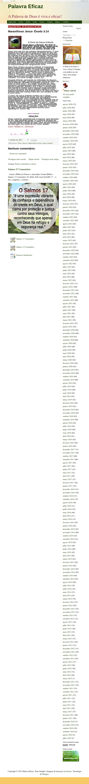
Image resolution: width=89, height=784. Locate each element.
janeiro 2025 (68, 167)
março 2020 (67, 359)
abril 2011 (67, 708)
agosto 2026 (67, 104)
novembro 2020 (69, 333)
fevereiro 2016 (68, 522)
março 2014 (67, 598)
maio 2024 (67, 193)
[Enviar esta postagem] (27, 139)
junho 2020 (67, 349)
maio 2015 (67, 552)
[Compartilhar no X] (33, 140)
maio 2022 (67, 273)
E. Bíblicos (66, 22)
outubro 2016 (68, 495)
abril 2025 (67, 157)
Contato (20, 22)
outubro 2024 (68, 177)
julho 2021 (67, 306)
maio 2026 (67, 114)
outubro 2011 (68, 688)
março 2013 (67, 638)
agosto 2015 (67, 542)
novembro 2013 (69, 612)
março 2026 (67, 120)
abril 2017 (67, 476)
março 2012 (67, 678)
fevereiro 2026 (68, 124)
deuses (25, 143)
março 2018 (67, 439)
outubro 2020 (68, 336)
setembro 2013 (68, 618)
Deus (20, 143)
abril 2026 (67, 117)
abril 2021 (67, 316)
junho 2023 (67, 230)
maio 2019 (67, 393)
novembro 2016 (69, 492)
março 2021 (67, 320)
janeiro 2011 (68, 718)
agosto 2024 (67, 184)
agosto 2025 (67, 144)
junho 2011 (67, 701)
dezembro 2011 (69, 681)
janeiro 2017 (68, 486)
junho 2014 (67, 588)
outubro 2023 (68, 217)
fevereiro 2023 (68, 243)
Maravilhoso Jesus (35, 143)
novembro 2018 (69, 413)
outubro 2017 (68, 456)
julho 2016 (67, 505)
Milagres (57, 22)
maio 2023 (67, 233)
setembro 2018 (68, 419)
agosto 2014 (67, 582)
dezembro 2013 (69, 608)
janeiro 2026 (68, 127)
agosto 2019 (67, 383)
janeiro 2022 (68, 286)
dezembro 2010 (69, 721)
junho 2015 (67, 549)
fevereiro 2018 (68, 442)
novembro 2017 (69, 452)
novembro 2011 (69, 685)
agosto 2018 (67, 422)
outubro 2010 (68, 728)
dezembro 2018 (69, 409)
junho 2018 (67, 429)
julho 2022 (67, 266)
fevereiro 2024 (68, 203)
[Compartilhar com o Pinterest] (36, 140)
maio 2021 (67, 313)
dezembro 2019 (69, 369)
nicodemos (67, 771)
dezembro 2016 (69, 489)
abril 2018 (67, 436)
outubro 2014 (68, 575)
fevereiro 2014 (68, 602)
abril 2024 (67, 197)
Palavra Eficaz (25, 6)
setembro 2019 (68, 379)
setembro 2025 (68, 140)
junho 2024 (67, 190)
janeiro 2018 (68, 446)
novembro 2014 (69, 572)
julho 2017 (67, 466)
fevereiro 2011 (68, 715)
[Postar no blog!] (32, 140)
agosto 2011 (67, 695)
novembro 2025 (69, 134)
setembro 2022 (68, 260)
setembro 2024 (68, 180)
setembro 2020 (68, 340)
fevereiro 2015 (68, 562)
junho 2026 (67, 111)
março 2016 (67, 519)
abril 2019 (67, 396)
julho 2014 (67, 585)
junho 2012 (67, 668)
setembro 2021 (68, 300)
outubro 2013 (68, 615)
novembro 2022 (69, 253)
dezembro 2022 (69, 250)
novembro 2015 (69, 532)
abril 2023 (67, 237)
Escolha (42, 22)
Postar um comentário (18, 153)
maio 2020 (67, 353)
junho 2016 (67, 509)
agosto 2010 (67, 734)
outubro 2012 (68, 655)
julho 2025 (67, 147)
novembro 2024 (69, 174)
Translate (68, 40)
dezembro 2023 (69, 210)
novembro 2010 (69, 724)
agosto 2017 (67, 462)
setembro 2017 (68, 459)
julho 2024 (67, 187)
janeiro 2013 (68, 645)
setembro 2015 (68, 539)
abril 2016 (67, 515)
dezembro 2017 (69, 449)
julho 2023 (67, 227)
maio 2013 (67, 632)
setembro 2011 (68, 691)
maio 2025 (67, 154)
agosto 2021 (67, 303)
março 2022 (67, 280)
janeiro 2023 (68, 247)
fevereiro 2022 (68, 283)
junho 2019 (67, 389)
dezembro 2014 (69, 569)
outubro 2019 (68, 376)
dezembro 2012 (69, 648)
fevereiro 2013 (68, 642)
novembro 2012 (69, 651)
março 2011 (67, 711)
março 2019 (67, 399)
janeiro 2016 (68, 525)
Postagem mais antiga (50, 159)
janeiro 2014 (68, 605)
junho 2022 (67, 270)
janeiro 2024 (68, 207)
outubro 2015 (68, 535)
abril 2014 (67, 595)
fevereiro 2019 (68, 403)
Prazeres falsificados (24, 255)
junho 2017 (67, 469)
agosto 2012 (67, 661)
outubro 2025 (68, 137)
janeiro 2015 (68, 565)
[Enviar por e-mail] (31, 140)
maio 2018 (67, 432)
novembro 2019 (69, 373)
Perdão (35, 22)
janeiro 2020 (68, 366)
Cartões (28, 22)
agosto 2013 (67, 622)
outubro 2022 (68, 257)
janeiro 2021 (68, 326)
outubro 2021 (68, 296)
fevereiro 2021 (68, 323)
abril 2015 (67, 555)
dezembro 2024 (69, 170)
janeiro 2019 (68, 406)
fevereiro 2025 (68, 164)
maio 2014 (67, 592)
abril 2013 (67, 635)
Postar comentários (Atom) (25, 163)
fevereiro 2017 (68, 482)
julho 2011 (67, 698)
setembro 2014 (68, 578)
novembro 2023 (69, 213)
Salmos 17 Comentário (19, 169)
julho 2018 (67, 426)
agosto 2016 (67, 502)
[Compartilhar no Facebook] (35, 140)
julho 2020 (67, 346)
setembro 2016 (68, 499)
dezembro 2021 (69, 290)
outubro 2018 (68, 416)
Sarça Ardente (48, 143)
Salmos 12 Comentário (25, 247)
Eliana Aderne (70, 90)
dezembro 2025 (69, 130)
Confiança (50, 22)
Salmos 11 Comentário (25, 238)
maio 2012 (67, 671)
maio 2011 (67, 705)
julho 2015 (67, 545)
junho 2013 (67, 628)
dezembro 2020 (69, 330)
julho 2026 (67, 107)
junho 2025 (67, 150)
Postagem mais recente (17, 159)
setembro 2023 (68, 220)
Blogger (45, 774)
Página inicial (12, 22)
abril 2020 (67, 356)
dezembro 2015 (69, 529)
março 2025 (67, 160)
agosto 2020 (67, 343)
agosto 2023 (67, 223)
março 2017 (67, 479)
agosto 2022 (67, 263)
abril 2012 (67, 675)
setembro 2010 (68, 731)
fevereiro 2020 (68, 363)
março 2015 (67, 559)
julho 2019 (67, 386)
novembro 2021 (69, 293)
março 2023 (67, 240)
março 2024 (67, 200)
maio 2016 (67, 512)
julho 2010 (67, 738)
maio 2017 (67, 472)
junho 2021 (67, 310)
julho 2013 (67, 625)
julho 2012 (67, 665)
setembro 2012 (68, 658)
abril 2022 (67, 276)
